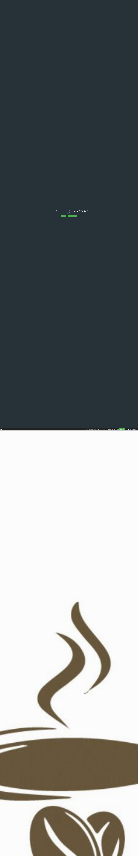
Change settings (72, 215)
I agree (63, 215)
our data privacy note (69, 213)
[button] (135, 429)
